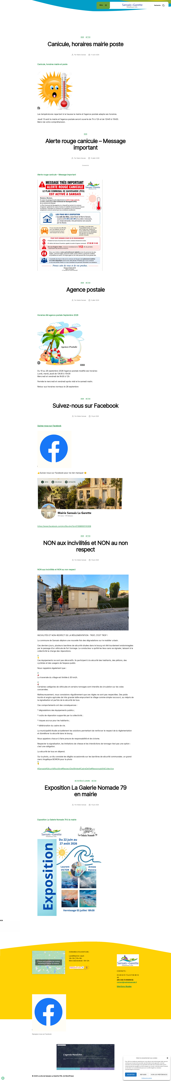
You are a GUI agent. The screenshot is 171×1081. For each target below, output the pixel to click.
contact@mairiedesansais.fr (127, 982)
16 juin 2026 (95, 805)
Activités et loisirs (82, 781)
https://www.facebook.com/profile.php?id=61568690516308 (64, 526)
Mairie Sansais (81, 55)
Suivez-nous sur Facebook (85, 405)
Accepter (130, 1074)
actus (88, 37)
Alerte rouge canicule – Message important (85, 144)
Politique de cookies (147, 1078)
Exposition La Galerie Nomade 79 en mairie (86, 790)
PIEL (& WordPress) (66, 1076)
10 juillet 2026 (95, 158)
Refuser (143, 1074)
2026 (82, 37)
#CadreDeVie (85, 769)
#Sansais (41, 769)
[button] (167, 1058)
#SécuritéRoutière (54, 769)
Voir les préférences (159, 1074)
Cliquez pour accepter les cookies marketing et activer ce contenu (48, 962)
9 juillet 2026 (95, 300)
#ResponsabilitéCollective (102, 769)
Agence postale (85, 289)
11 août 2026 (95, 55)
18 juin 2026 (95, 416)
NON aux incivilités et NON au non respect (85, 546)
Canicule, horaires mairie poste (85, 44)
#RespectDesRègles (70, 769)
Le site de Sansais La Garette (48, 1076)
